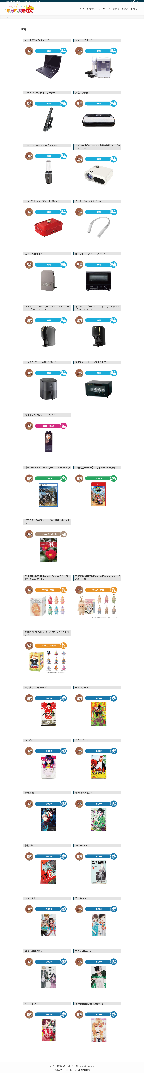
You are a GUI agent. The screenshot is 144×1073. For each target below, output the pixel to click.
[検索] (137, 1)
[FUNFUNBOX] (20, 8)
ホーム (52, 1066)
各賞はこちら (61, 1066)
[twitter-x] (131, 1)
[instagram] (134, 1)
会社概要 (83, 1066)
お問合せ (91, 1066)
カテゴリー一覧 (73, 1066)
